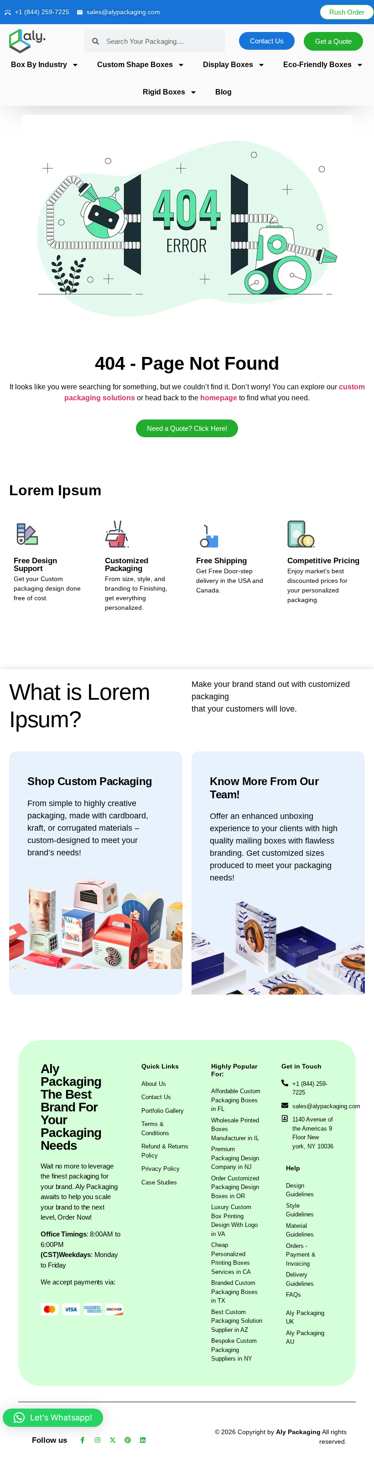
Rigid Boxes (164, 92)
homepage (218, 398)
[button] (53, 1418)
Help (293, 1168)
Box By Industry (39, 64)
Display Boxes (228, 64)
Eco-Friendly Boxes (317, 64)
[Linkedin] (142, 1440)
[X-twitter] (112, 1440)
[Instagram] (97, 1440)
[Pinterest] (127, 1440)
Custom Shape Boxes (135, 64)
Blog (223, 92)
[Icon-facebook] (82, 1440)
